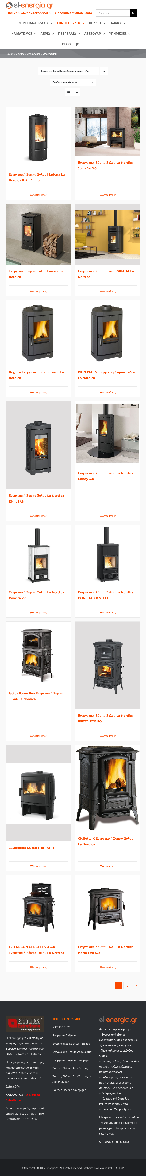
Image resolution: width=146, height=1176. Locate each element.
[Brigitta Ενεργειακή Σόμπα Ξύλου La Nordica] (38, 333)
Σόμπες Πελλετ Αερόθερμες (70, 1068)
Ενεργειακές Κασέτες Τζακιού (71, 1043)
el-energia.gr (51, 1167)
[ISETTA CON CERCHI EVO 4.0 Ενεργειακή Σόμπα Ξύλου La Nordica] (38, 907)
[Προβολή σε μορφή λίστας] (76, 92)
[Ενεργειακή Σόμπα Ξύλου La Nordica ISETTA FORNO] (107, 665)
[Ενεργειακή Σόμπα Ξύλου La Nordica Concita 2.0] (38, 555)
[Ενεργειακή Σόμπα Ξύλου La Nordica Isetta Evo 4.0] (107, 907)
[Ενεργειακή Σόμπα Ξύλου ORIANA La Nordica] (107, 234)
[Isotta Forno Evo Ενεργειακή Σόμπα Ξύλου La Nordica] (38, 654)
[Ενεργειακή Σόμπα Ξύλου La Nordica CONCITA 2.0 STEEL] (107, 555)
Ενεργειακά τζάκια (64, 1035)
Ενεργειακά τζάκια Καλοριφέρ (71, 1060)
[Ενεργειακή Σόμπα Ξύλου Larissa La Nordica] (38, 234)
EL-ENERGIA (117, 1167)
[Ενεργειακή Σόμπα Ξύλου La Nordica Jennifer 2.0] (107, 131)
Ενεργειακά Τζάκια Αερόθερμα (72, 1052)
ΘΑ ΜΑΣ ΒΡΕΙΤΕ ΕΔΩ (114, 1142)
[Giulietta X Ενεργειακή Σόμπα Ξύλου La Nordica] (107, 788)
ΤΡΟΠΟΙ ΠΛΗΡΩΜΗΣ (66, 1019)
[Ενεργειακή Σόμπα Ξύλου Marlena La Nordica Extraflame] (38, 137)
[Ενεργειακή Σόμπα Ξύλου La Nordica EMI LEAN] (38, 445)
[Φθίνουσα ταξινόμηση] (104, 71)
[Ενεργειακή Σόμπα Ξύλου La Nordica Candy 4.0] (107, 434)
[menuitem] (29, 13)
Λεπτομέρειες (40, 195)
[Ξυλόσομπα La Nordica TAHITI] (38, 793)
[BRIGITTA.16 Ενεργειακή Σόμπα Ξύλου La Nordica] (107, 333)
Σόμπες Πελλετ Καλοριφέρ (69, 1090)
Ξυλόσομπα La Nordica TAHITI (32, 848)
